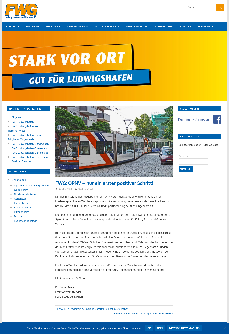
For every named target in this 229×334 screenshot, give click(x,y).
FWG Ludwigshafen (23, 121)
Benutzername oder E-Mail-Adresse (198, 144)
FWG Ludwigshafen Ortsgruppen (30, 143)
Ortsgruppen (76, 26)
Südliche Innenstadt (25, 220)
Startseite (12, 26)
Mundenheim (21, 211)
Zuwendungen (164, 26)
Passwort (184, 156)
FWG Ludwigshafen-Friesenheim (30, 148)
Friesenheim (21, 203)
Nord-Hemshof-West (26, 194)
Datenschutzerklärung (184, 328)
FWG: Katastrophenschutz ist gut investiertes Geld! (142, 313)
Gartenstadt (20, 198)
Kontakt (185, 26)
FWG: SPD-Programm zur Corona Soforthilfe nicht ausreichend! (92, 309)
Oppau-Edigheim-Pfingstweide (31, 185)
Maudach (19, 216)
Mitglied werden (137, 26)
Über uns (52, 26)
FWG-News (32, 26)
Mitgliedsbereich (105, 26)
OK (149, 328)
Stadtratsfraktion (87, 189)
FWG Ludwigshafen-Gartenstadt (30, 152)
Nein (160, 328)
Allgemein (17, 117)
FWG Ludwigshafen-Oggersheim (30, 157)
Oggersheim (21, 190)
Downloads (205, 26)
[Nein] (224, 328)
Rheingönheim (22, 207)
